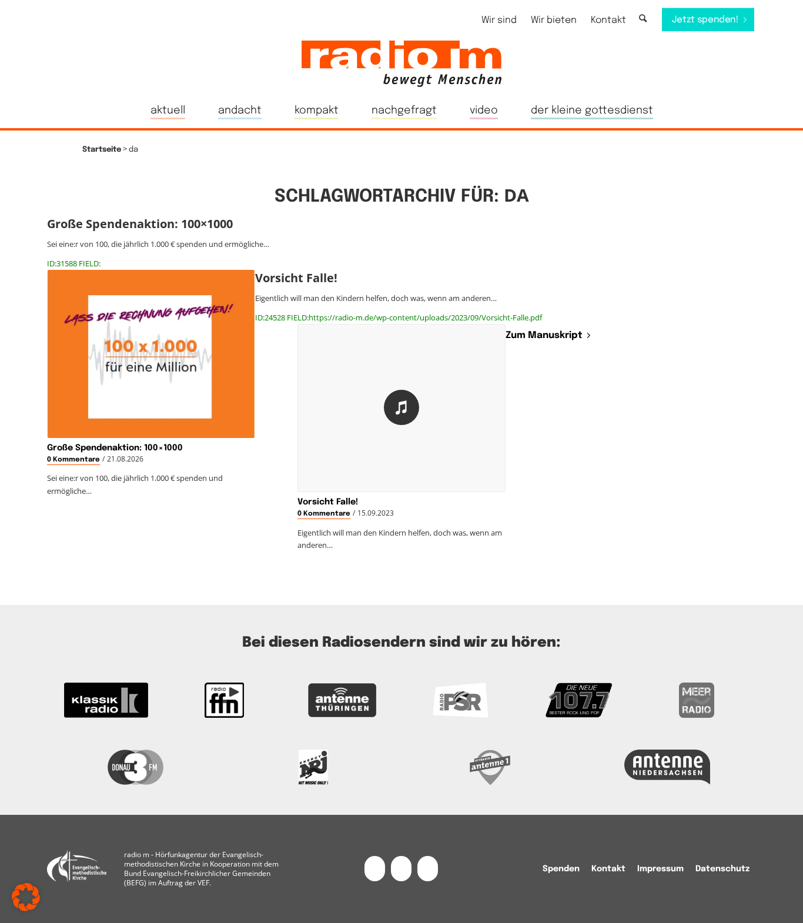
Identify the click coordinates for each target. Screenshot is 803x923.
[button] (26, 897)
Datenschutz (722, 869)
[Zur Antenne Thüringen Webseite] (342, 700)
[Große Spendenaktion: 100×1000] (151, 354)
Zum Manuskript (544, 335)
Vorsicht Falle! (327, 502)
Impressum (660, 869)
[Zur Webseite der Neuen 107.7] (578, 700)
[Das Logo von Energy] (313, 767)
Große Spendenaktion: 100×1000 (115, 448)
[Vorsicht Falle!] (401, 408)
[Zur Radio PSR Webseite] (460, 700)
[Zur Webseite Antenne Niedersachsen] (668, 767)
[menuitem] (499, 20)
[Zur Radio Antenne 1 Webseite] (490, 767)
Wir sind (499, 20)
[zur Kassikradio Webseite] (106, 700)
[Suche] (643, 19)
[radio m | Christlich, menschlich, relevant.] (401, 63)
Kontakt (608, 20)
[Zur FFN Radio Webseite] (224, 700)
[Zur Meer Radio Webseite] (696, 700)
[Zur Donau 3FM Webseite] (136, 767)
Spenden (561, 869)
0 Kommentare (73, 459)
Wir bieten (554, 20)
